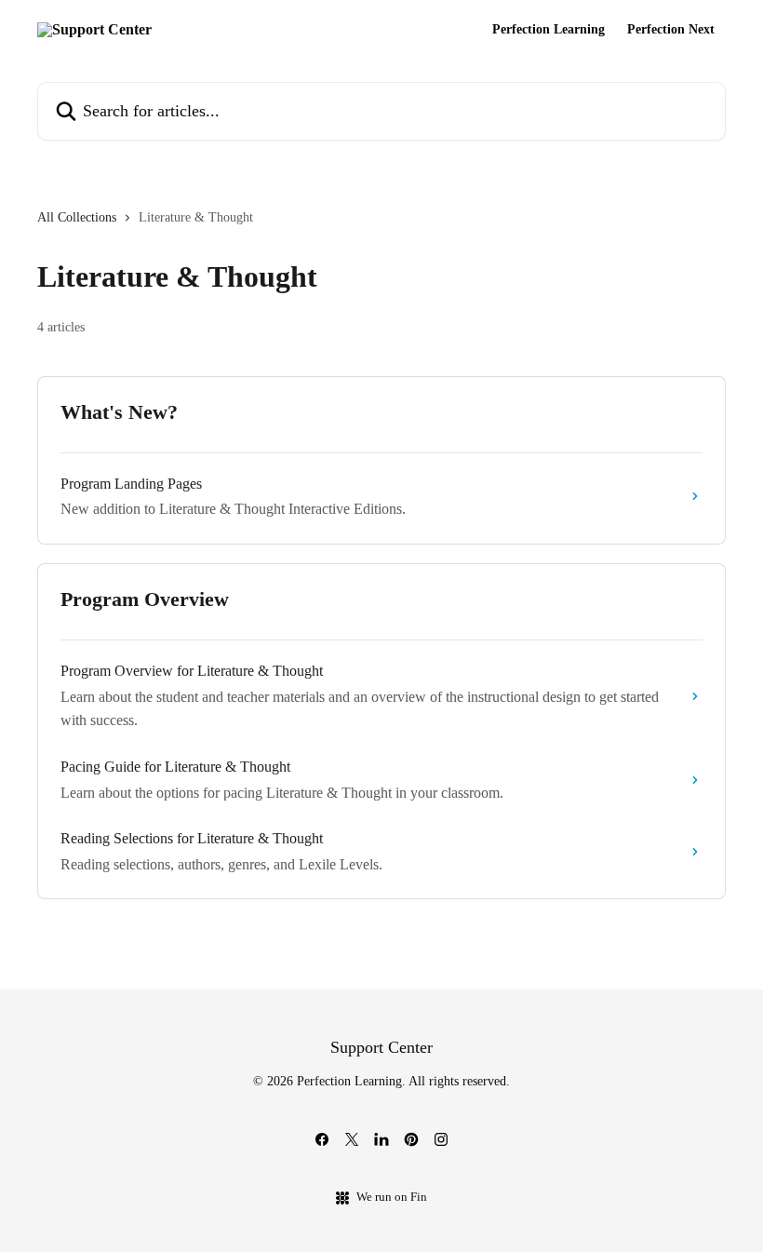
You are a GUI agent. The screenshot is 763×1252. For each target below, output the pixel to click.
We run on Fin (391, 1197)
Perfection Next (671, 29)
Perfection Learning (548, 29)
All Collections (76, 217)
